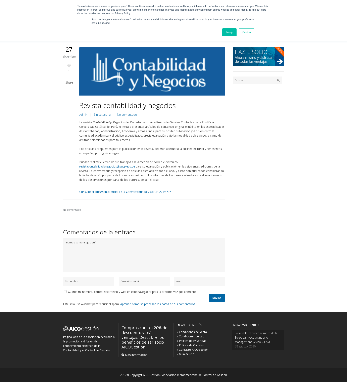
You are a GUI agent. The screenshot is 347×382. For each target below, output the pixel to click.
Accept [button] (229, 32)
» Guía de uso (185, 354)
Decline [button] (246, 32)
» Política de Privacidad (191, 341)
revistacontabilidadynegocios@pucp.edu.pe (107, 166)
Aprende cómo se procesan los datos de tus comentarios (157, 304)
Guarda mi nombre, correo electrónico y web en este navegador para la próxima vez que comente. (132, 292)
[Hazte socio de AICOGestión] (258, 65)
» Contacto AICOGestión (192, 349)
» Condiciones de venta (192, 332)
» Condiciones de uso (190, 336)
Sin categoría (102, 114)
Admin (83, 114)
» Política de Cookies (190, 345)
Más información (135, 355)
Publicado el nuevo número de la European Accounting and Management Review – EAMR (256, 337)
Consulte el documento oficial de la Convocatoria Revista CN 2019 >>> (125, 192)
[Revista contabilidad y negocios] (152, 71)
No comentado (127, 114)
